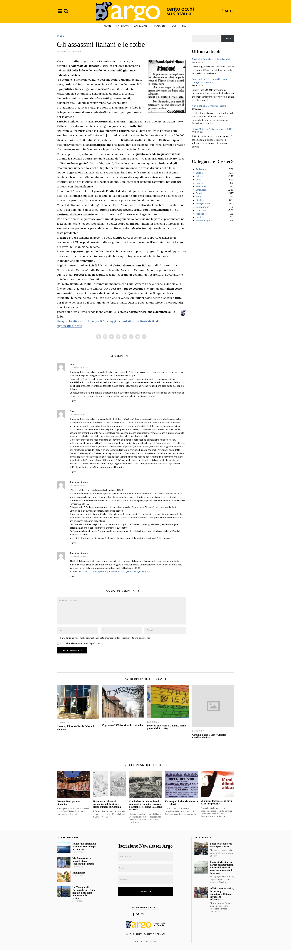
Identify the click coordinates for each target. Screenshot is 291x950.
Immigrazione (203, 203)
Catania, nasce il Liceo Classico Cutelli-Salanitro (209, 736)
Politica (199, 217)
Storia (61, 36)
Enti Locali (201, 189)
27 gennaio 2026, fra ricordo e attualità (123, 725)
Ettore (73, 411)
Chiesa (199, 172)
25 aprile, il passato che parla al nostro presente (216, 802)
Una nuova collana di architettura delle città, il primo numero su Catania (107, 804)
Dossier (159, 25)
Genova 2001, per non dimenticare (68, 803)
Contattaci (179, 25)
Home (107, 25)
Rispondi (73, 401)
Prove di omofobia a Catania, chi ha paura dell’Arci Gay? (166, 727)
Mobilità (200, 213)
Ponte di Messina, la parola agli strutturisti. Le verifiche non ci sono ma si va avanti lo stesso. (222, 868)
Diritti (198, 179)
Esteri (199, 193)
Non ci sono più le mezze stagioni (209, 106)
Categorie (140, 25)
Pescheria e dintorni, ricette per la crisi (221, 845)
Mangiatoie (78, 872)
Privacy (138, 942)
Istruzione (201, 210)
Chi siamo (122, 25)
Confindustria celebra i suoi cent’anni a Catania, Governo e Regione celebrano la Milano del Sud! (145, 805)
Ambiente (201, 169)
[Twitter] (226, 11)
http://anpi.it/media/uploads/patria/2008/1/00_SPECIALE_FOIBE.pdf (114, 571)
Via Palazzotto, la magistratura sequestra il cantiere (83, 861)
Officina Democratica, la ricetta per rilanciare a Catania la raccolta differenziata (222, 894)
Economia (201, 186)
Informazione (202, 207)
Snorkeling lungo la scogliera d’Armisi (211, 59)
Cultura (199, 176)
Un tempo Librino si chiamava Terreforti (181, 803)
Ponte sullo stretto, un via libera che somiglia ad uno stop (84, 846)
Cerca (228, 38)
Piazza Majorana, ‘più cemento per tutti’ (212, 129)
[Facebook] (222, 11)
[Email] (231, 11)
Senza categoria (204, 220)
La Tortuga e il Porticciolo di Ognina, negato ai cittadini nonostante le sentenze (84, 893)
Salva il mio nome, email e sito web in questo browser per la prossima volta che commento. (105, 638)
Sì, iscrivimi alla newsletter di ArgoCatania (80, 643)
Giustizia (200, 200)
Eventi (199, 196)
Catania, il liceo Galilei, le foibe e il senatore (75, 728)
